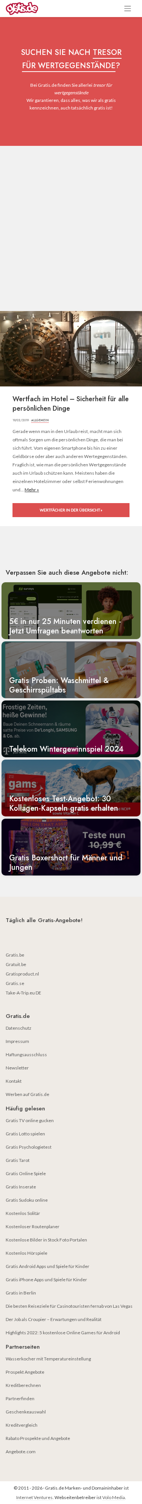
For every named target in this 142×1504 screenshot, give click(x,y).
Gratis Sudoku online (27, 1200)
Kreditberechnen (23, 1385)
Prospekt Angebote (25, 1372)
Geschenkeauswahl (26, 1412)
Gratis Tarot (18, 1160)
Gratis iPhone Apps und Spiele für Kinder (46, 1279)
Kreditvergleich (21, 1425)
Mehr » (32, 489)
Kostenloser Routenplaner (32, 1226)
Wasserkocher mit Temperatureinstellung (48, 1359)
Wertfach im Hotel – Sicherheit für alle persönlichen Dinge (70, 403)
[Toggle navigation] (128, 8)
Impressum (17, 1041)
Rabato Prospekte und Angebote (38, 1438)
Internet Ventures (34, 1497)
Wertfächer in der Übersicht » (71, 510)
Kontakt (14, 1081)
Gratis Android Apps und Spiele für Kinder (47, 1266)
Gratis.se (15, 983)
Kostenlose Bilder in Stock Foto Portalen (46, 1240)
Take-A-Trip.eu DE (23, 993)
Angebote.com (21, 1451)
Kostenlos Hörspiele (26, 1253)
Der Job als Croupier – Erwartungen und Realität (53, 1319)
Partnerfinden (20, 1398)
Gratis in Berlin (21, 1293)
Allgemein (40, 420)
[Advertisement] (71, 221)
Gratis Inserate (21, 1187)
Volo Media (113, 1497)
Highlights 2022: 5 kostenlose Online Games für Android (63, 1332)
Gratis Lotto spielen (25, 1134)
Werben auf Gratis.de (27, 1094)
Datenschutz (18, 1028)
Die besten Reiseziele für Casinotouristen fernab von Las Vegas (69, 1306)
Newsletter (17, 1068)
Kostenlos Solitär (23, 1213)
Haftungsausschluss (26, 1054)
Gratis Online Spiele (26, 1173)
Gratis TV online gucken (30, 1120)
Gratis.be (15, 955)
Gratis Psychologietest (28, 1147)
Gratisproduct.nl (22, 974)
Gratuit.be (16, 964)
